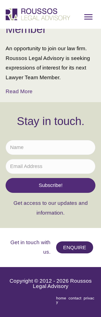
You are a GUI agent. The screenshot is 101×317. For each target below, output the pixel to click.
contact (74, 298)
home (61, 298)
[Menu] (88, 17)
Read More (19, 91)
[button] (50, 185)
